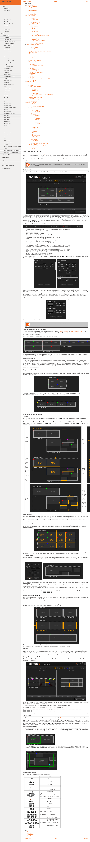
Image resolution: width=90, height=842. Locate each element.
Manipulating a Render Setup (35, 88)
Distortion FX (8, 62)
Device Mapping (32, 80)
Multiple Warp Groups (36, 132)
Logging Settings (35, 41)
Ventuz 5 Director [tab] (5, 157)
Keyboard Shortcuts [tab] (6, 162)
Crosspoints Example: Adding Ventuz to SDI (41, 78)
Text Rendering (7, 117)
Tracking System (35, 38)
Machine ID (34, 95)
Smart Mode (37, 118)
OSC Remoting (35, 31)
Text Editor (6, 95)
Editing (33, 116)
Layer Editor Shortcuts (8, 66)
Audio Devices (32, 76)
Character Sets (7, 121)
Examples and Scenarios (37, 99)
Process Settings (35, 36)
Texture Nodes (7, 129)
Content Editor (7, 78)
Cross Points (31, 77)
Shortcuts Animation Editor (9, 113)
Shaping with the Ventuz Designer (39, 106)
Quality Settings (35, 141)
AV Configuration (29, 63)
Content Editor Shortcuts (9, 84)
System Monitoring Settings (37, 43)
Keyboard (37, 122)
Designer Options (6, 10)
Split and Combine (35, 93)
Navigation (34, 109)
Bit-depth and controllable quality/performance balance (40, 51)
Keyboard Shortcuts (33, 101)
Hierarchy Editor (7, 68)
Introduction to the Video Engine (32, 44)
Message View (7, 99)
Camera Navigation (8, 49)
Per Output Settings (33, 139)
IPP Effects (8, 58)
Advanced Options (35, 70)
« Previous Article (27, 1)
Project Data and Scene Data (10, 92)
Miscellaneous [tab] (5, 171)
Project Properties (8, 19)
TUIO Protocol (7, 140)
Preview (33, 48)
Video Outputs (32, 64)
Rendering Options (33, 10)
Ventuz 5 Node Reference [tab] (7, 154)
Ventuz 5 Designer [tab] (6, 4)
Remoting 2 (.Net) (35, 26)
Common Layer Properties (9, 56)
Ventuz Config (32, 13)
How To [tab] (3, 160)
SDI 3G (33, 56)
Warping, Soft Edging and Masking (11, 152)
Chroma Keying (32, 59)
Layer (50, 365)
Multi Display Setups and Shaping (11, 150)
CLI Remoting (34, 30)
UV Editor (37, 119)
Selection (34, 89)
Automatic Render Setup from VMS (36, 84)
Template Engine (7, 111)
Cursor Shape (37, 124)
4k (32, 57)
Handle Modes (35, 127)
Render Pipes (32, 45)
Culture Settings (35, 34)
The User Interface (33, 107)
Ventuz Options (35, 9)
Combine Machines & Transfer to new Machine (44, 94)
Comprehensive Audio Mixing (35, 60)
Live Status (31, 74)
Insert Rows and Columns (37, 128)
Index (4, 6)
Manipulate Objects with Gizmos (10, 53)
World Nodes (6, 125)
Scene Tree (6, 25)
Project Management (33, 14)
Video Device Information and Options (37, 72)
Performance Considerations (37, 105)
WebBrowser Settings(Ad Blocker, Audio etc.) (41, 35)
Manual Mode (34, 138)
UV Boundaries (35, 147)
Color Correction (35, 140)
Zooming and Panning (36, 126)
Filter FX (7, 64)
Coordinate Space (32, 85)
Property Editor (7, 90)
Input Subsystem (7, 136)
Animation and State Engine (10, 107)
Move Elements (35, 90)
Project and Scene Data (9, 23)
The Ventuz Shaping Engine (34, 103)
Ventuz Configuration (30, 5)
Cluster (5, 148)
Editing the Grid (32, 113)
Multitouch (6, 138)
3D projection (34, 148)
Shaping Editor (30, 833)
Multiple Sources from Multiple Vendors (37, 55)
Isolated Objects (7, 51)
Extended (31, 32)
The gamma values (36, 135)
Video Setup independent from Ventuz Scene (38, 61)
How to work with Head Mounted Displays (12, 146)
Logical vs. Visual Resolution (35, 86)
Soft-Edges (31, 134)
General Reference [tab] (6, 168)
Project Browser (7, 18)
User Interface (32, 82)
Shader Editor (7, 94)
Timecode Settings (36, 39)
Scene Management (8, 27)
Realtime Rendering (8, 39)
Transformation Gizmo (8, 45)
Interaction (31, 17)
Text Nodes (6, 115)
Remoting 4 (34, 27)
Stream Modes (35, 47)
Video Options (32, 68)
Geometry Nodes (7, 127)
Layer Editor (6, 54)
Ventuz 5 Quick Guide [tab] (6, 1)
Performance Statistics (9, 43)
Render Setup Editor (30, 81)
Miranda (33, 28)
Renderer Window (7, 37)
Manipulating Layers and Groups (35, 130)
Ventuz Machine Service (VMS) (77, 331)
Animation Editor (7, 105)
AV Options (31, 11)
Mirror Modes (37, 115)
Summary (34, 120)
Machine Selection (33, 6)
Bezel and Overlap (35, 91)
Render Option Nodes (8, 132)
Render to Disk (7, 47)
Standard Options (35, 69)
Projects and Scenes (7, 16)
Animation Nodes (7, 103)
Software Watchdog (33, 52)
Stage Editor (6, 101)
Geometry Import (7, 123)
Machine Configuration (30, 15)
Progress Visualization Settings (38, 40)
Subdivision (34, 131)
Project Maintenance (8, 21)
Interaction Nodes (7, 134)
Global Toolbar (35, 110)
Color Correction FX (10, 60)
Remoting (31, 24)
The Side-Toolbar (38, 123)
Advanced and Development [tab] (8, 165)
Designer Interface (6, 35)
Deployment (6, 31)
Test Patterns (37, 111)
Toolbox (5, 86)
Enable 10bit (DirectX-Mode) (37, 65)
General (33, 18)
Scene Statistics (7, 29)
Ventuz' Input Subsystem (65, 717)
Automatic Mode (35, 136)
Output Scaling (35, 23)
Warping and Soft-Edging (31, 102)
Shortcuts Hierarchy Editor (9, 76)
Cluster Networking (36, 22)
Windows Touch (35, 19)
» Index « (56, 1)
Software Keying (32, 53)
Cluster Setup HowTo (31, 835)
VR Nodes (6, 144)
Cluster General (30, 834)
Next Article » (86, 1)
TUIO (33, 20)
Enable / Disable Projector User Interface (40, 143)
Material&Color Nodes (8, 131)
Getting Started (6, 8)
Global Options (32, 73)
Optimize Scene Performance (10, 41)
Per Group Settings (33, 144)
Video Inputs (31, 49)
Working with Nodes (8, 70)
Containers (6, 72)
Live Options (31, 7)
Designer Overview (6, 12)
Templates (6, 109)
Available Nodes (7, 88)
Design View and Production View (36, 97)
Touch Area (31, 98)
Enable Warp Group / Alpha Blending (39, 145)
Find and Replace (7, 74)
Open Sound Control (8, 142)
